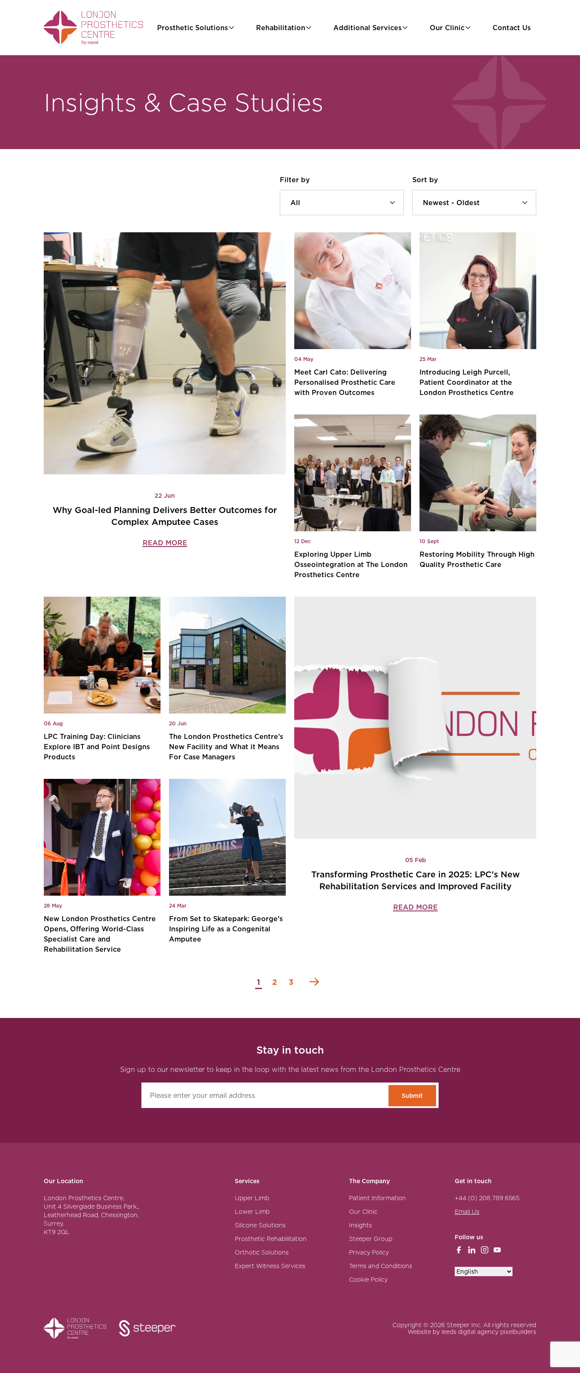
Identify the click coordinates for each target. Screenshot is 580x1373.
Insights (360, 1225)
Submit (412, 1095)
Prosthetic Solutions (192, 27)
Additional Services (367, 27)
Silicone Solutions (260, 1225)
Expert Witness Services (270, 1266)
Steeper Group (370, 1239)
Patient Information (377, 1198)
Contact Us (512, 27)
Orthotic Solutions (262, 1252)
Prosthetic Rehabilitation (271, 1239)
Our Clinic (447, 27)
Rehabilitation (280, 27)
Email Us (467, 1211)
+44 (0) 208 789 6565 (487, 1198)
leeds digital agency (470, 1331)
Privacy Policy (369, 1252)
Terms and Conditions (380, 1266)
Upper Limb (252, 1198)
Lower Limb (252, 1211)
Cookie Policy (368, 1279)
